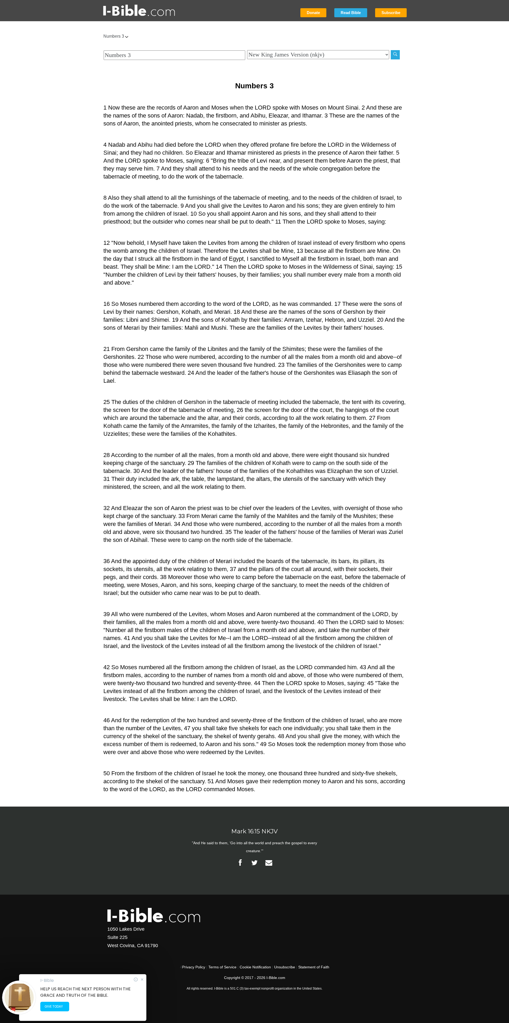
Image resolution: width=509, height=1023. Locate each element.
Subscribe (390, 12)
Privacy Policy (193, 967)
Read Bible (351, 12)
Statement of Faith (313, 967)
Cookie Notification (255, 967)
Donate (313, 12)
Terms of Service (222, 967)
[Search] (395, 54)
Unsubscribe (284, 967)
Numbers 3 (114, 36)
